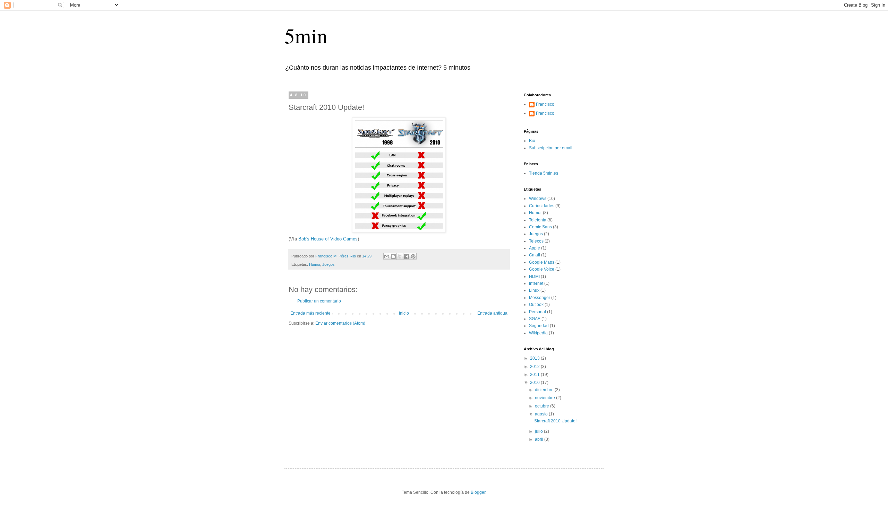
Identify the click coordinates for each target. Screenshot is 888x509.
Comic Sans (540, 227)
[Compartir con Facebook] (406, 256)
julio (539, 431)
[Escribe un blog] (393, 256)
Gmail (534, 255)
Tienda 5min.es (543, 173)
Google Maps (541, 262)
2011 (535, 374)
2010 (535, 382)
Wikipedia (538, 333)
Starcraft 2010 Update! (555, 421)
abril (539, 439)
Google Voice (541, 269)
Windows (537, 198)
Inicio (404, 313)
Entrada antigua (492, 313)
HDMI (534, 276)
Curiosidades (541, 205)
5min (305, 35)
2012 (535, 366)
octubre (542, 406)
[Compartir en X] (399, 256)
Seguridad (539, 325)
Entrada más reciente (310, 313)
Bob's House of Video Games (328, 239)
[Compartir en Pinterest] (413, 256)
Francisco (545, 104)
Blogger (478, 492)
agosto (542, 414)
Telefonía (537, 220)
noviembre (545, 397)
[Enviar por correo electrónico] (386, 256)
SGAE (534, 318)
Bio (532, 140)
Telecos (536, 241)
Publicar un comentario (319, 301)
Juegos (328, 264)
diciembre (545, 389)
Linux (534, 290)
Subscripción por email (550, 148)
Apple (534, 248)
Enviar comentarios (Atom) (340, 323)
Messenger (539, 297)
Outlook (536, 304)
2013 (535, 358)
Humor (314, 264)
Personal (537, 311)
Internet (536, 283)
